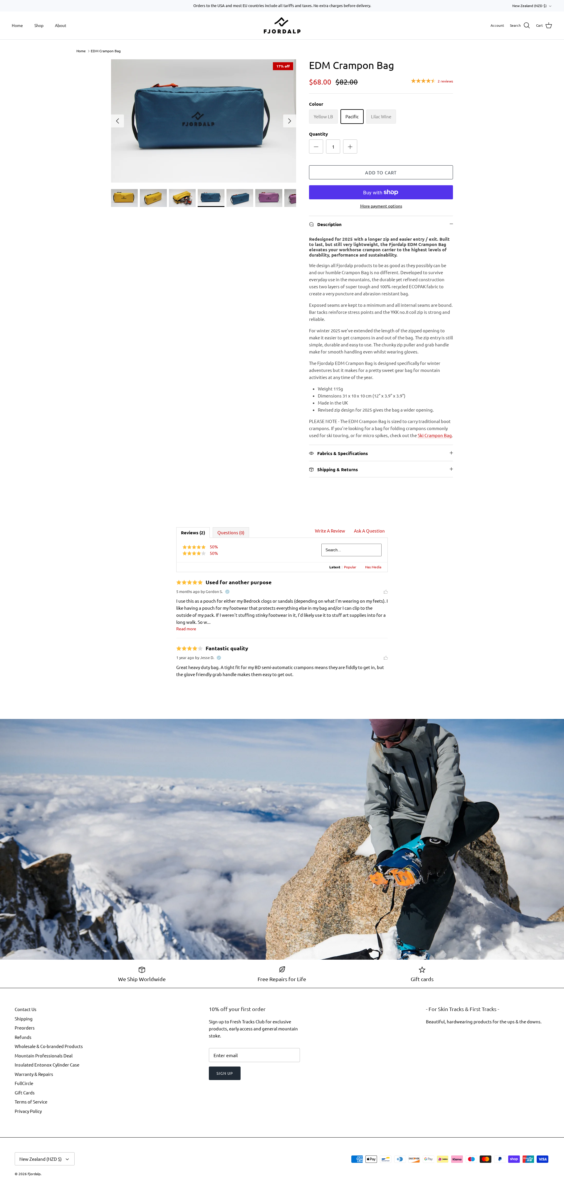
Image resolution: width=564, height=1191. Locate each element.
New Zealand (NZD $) (529, 5)
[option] (203, 121)
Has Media (373, 567)
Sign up (224, 1073)
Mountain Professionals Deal (44, 1055)
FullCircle (24, 1083)
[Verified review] (227, 591)
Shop (38, 25)
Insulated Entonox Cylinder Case (47, 1064)
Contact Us (25, 1009)
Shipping (24, 1018)
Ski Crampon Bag (435, 435)
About (60, 25)
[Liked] (386, 591)
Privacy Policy (28, 1111)
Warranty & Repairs (34, 1074)
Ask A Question (369, 530)
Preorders (25, 1027)
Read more (186, 628)
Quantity (318, 134)
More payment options (381, 205)
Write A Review (330, 530)
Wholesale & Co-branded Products (49, 1046)
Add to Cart (381, 172)
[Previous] (117, 120)
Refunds (23, 1037)
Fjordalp (34, 1173)
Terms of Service (31, 1101)
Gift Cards (25, 1092)
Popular (350, 567)
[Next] (289, 120)
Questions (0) (230, 532)
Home (17, 25)
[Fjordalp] (282, 25)
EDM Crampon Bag (106, 50)
